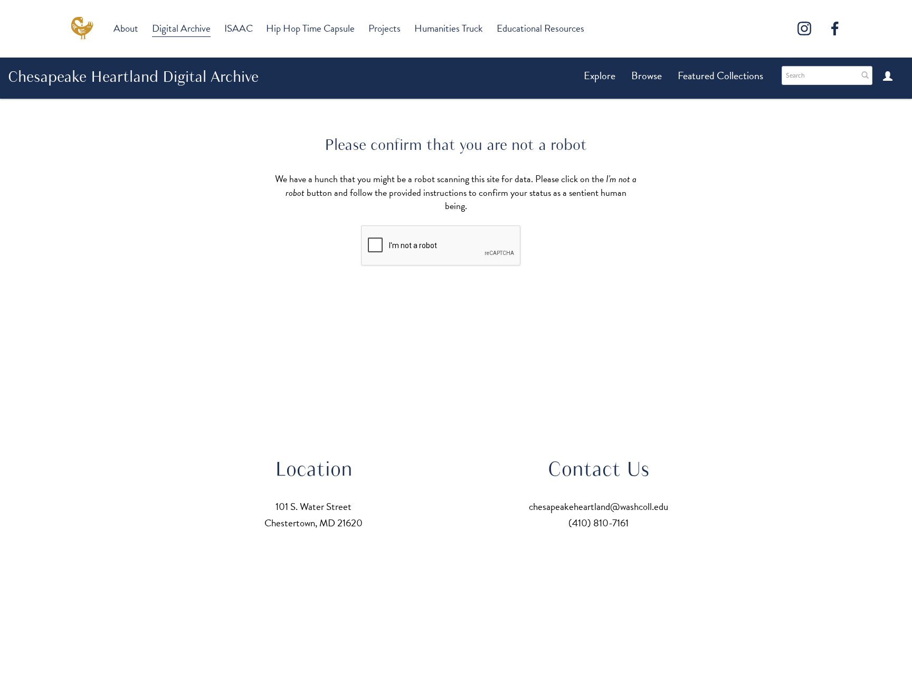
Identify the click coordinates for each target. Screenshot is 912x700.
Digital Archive (181, 28)
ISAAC (238, 28)
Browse (646, 75)
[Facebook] (834, 28)
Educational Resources (540, 28)
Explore (599, 75)
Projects (384, 28)
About (125, 28)
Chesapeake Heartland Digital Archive (133, 76)
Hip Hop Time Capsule (310, 28)
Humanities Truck (448, 28)
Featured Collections (720, 75)
